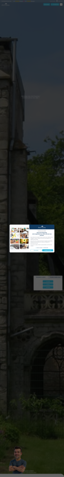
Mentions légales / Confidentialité (42, 247)
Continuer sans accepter (42, 230)
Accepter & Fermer (47, 250)
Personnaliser (36, 250)
